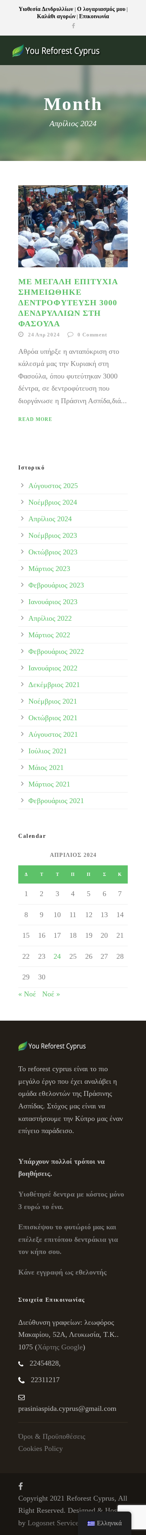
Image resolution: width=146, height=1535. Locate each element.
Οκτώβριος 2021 (52, 718)
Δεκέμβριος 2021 (54, 685)
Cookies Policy (40, 1448)
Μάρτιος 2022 (49, 635)
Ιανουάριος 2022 (52, 668)
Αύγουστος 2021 (53, 734)
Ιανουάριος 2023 (52, 602)
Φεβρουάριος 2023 (56, 585)
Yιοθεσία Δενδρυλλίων (47, 9)
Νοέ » (51, 994)
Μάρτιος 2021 (49, 784)
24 (57, 956)
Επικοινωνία (94, 16)
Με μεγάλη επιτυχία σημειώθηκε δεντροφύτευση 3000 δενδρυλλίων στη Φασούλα (68, 302)
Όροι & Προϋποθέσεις (51, 1436)
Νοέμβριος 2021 (52, 701)
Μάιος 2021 (46, 767)
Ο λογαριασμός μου (101, 9)
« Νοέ (27, 994)
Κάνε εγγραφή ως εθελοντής (62, 1272)
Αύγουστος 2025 (53, 486)
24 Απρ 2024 (44, 335)
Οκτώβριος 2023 (52, 552)
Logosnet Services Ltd (61, 1523)
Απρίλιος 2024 (50, 519)
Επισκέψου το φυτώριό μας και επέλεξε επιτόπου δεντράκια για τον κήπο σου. (68, 1239)
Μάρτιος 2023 (49, 569)
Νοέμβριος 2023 (52, 535)
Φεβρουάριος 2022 (56, 651)
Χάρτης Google (60, 1347)
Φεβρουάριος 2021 (56, 801)
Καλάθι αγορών (56, 16)
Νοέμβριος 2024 (52, 502)
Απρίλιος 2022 (50, 618)
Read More (35, 419)
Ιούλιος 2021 (47, 751)
